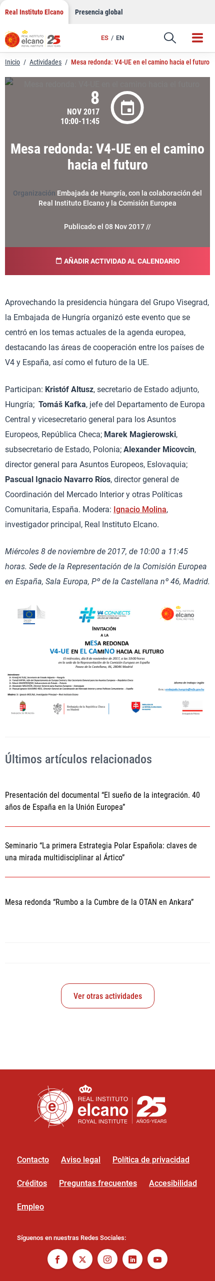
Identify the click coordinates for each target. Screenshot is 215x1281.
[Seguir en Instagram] (108, 1260)
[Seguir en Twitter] (82, 1260)
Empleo (30, 1206)
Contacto (33, 1159)
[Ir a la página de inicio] (37, 43)
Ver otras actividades (108, 996)
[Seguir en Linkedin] (132, 1260)
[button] (170, 38)
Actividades (46, 62)
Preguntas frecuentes (98, 1183)
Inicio (12, 62)
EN (120, 38)
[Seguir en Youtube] (158, 1260)
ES (104, 38)
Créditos (32, 1183)
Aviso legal (80, 1159)
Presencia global (99, 12)
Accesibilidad (173, 1183)
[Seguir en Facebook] (58, 1260)
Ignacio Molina (140, 509)
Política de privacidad (151, 1159)
